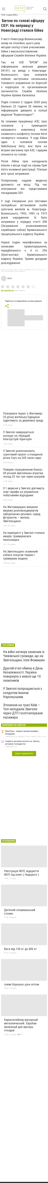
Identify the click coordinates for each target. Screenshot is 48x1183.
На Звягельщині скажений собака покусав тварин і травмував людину (20, 555)
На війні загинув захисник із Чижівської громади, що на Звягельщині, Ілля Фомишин (24, 656)
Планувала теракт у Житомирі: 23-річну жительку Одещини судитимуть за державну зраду (23, 417)
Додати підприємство (24, 753)
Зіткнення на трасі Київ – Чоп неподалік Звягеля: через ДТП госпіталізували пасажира (23, 711)
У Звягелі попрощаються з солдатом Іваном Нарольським (22, 692)
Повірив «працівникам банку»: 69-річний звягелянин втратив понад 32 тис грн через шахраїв (24, 473)
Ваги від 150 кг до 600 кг (20, 949)
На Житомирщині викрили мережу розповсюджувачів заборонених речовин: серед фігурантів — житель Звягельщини (21, 514)
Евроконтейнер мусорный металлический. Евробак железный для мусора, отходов (21, 1025)
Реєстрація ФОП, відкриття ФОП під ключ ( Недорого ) (21, 872)
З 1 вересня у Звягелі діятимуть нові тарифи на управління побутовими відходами (23, 491)
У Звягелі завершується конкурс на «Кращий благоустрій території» (18, 435)
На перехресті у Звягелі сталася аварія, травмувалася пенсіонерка (24, 536)
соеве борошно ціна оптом (21, 984)
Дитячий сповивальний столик (19, 911)
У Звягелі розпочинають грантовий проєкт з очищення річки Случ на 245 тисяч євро (23, 454)
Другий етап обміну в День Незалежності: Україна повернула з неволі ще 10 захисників (23, 674)
